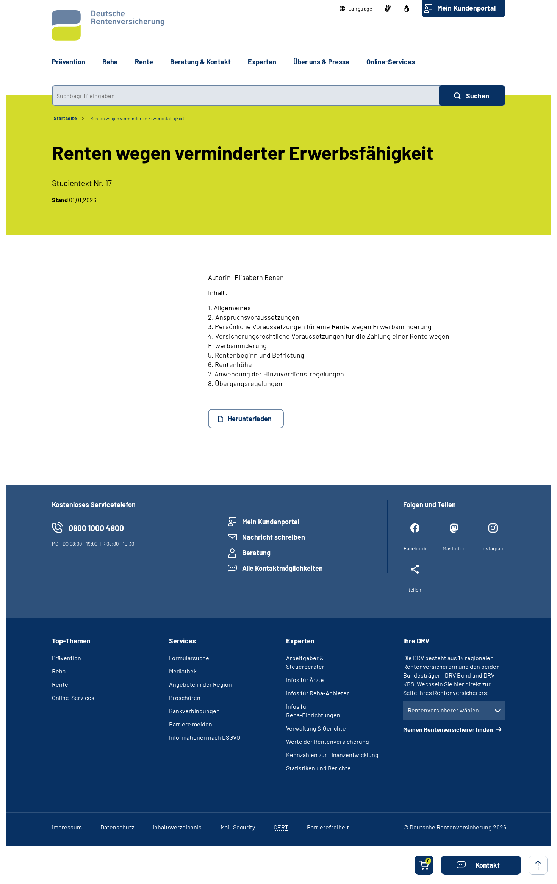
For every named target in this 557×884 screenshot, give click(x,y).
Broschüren (184, 697)
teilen (414, 589)
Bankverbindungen (194, 710)
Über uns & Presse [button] (321, 62)
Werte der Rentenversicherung (327, 741)
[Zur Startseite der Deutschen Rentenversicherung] (108, 25)
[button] (356, 8)
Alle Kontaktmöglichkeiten (282, 568)
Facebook (415, 548)
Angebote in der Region (200, 684)
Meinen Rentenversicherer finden (448, 729)
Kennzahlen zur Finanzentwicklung (332, 754)
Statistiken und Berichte (318, 768)
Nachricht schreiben (273, 537)
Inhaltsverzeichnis (177, 827)
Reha (59, 671)
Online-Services (390, 62)
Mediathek (183, 671)
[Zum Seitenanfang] (538, 865)
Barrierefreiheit (328, 827)
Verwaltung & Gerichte (316, 728)
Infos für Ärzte (305, 679)
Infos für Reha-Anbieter (317, 693)
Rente (60, 684)
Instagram (493, 548)
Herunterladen (250, 418)
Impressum (67, 827)
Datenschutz (117, 827)
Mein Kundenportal (466, 8)
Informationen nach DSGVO (204, 737)
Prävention (68, 62)
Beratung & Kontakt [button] (200, 62)
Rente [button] (144, 62)
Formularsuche (189, 657)
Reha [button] (110, 62)
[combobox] (245, 95)
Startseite (65, 118)
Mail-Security (238, 827)
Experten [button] (262, 62)
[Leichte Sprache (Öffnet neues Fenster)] (406, 8)
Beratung (256, 552)
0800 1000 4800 (96, 528)
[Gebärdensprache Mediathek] (387, 8)
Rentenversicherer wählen (443, 710)
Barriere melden (190, 724)
